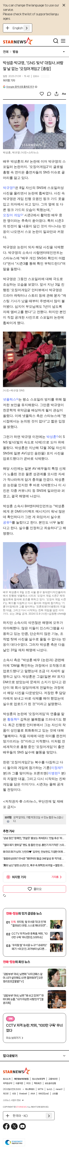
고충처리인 (53, 1079)
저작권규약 (7, 1083)
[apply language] (27, 28)
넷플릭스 (9, 399)
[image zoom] (61, 144)
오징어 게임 (11, 215)
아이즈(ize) (43, 1094)
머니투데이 (29, 1089)
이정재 (56, 768)
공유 (6, 522)
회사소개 (6, 1079)
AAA (33, 1094)
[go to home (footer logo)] (17, 1071)
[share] (56, 94)
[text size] (64, 94)
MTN (40, 1089)
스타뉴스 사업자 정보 (12, 1100)
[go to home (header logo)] (18, 41)
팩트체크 (37, 1083)
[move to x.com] (14, 1126)
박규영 (8, 188)
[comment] (49, 94)
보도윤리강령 (50, 1083)
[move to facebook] (6, 1126)
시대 (14, 1094)
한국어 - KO (20, 1115)
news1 (59, 1089)
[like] (42, 94)
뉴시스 (49, 1089)
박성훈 (51, 437)
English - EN (21, 28)
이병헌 (53, 773)
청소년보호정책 (38, 1079)
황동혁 (12, 719)
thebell (23, 1094)
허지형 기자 (9, 80)
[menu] (63, 41)
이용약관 (19, 1083)
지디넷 (5, 1094)
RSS (28, 1083)
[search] (56, 41)
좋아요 (37, 889)
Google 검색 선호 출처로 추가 (20, 87)
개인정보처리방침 (21, 1079)
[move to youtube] (22, 1126)
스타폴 (55, 1094)
